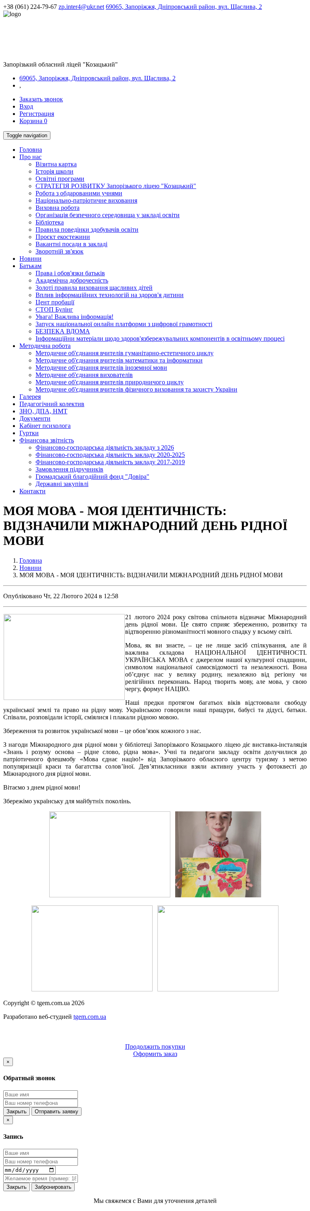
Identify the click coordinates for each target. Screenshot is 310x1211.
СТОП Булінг (54, 309)
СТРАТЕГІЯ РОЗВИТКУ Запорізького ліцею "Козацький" (116, 185)
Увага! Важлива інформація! (74, 316)
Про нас (30, 156)
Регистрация (36, 113)
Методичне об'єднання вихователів (84, 374)
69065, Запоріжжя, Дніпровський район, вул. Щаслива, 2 (184, 6)
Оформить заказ (155, 1053)
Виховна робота (58, 207)
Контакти (32, 491)
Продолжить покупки (155, 1046)
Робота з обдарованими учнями (79, 193)
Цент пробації (55, 302)
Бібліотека (50, 222)
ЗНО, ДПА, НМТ (43, 411)
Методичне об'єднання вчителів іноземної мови (101, 367)
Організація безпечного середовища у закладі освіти (108, 215)
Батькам (30, 265)
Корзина (33, 120)
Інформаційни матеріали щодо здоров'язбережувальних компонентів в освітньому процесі (160, 338)
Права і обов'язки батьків (70, 273)
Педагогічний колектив (51, 403)
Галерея (30, 396)
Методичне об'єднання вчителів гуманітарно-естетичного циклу (125, 353)
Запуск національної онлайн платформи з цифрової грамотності (124, 324)
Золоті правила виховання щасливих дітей (94, 287)
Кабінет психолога (45, 425)
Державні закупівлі (62, 483)
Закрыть (16, 1111)
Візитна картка (56, 164)
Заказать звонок (41, 99)
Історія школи (54, 171)
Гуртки (29, 433)
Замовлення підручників (69, 469)
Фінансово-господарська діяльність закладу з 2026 (105, 447)
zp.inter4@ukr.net (81, 6)
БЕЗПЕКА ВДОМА (63, 331)
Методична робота (45, 345)
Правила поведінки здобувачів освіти (87, 229)
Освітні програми (60, 178)
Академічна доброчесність (72, 280)
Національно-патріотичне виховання (86, 200)
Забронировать (53, 1187)
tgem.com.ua (89, 1016)
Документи (34, 418)
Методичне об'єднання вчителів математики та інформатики (119, 360)
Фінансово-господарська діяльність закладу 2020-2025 (110, 454)
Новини (30, 258)
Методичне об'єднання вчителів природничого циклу (110, 382)
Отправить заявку (56, 1111)
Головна (30, 149)
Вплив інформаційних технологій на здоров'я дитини (110, 294)
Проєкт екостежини (63, 236)
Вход (26, 106)
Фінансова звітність (46, 440)
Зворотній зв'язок (60, 251)
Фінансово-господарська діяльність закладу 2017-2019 (110, 462)
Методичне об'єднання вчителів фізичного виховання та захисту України (136, 389)
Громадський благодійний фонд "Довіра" (92, 476)
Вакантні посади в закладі (71, 244)
